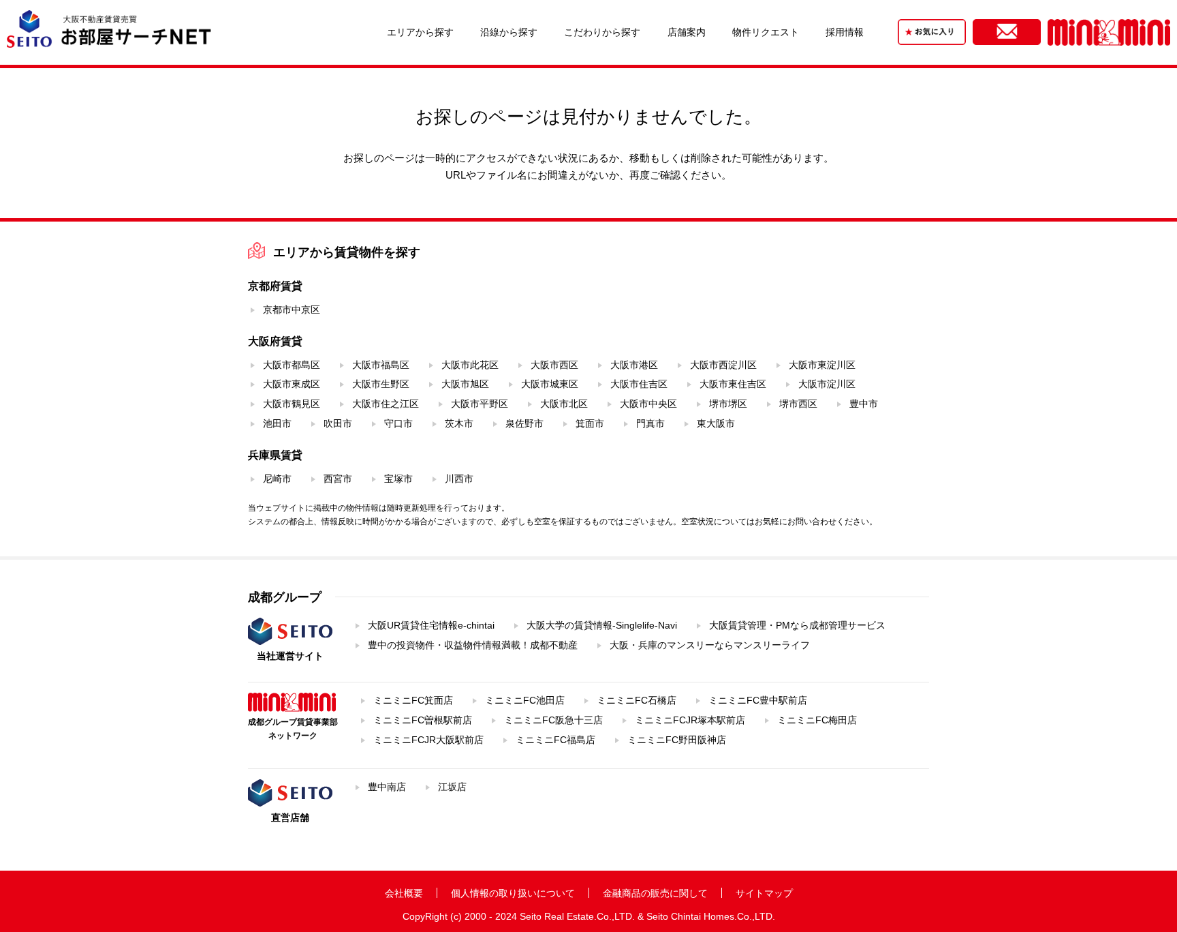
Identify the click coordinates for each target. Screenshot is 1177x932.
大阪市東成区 (291, 383)
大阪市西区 (554, 364)
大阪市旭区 (465, 383)
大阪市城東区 (549, 383)
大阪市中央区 (648, 403)
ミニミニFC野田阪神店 (676, 739)
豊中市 (863, 403)
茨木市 (459, 423)
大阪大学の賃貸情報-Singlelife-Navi (602, 625)
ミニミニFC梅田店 (817, 720)
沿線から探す (508, 32)
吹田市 (338, 423)
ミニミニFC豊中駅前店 (757, 700)
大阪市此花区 (470, 364)
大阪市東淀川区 (822, 364)
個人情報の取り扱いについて (513, 893)
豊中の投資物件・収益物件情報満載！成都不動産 (473, 645)
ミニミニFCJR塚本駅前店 (690, 720)
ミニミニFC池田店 (525, 700)
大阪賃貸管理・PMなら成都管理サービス (797, 625)
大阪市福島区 (380, 364)
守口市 (398, 423)
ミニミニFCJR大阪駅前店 (428, 739)
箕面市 (590, 423)
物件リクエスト (765, 32)
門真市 (650, 423)
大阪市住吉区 (639, 383)
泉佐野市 (524, 423)
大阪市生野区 (380, 383)
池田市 (277, 423)
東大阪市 (716, 423)
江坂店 (452, 786)
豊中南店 (387, 786)
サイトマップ (764, 893)
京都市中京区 (291, 309)
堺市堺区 (728, 403)
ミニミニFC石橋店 (636, 700)
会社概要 (404, 893)
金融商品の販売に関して (655, 893)
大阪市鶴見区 (291, 403)
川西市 (459, 478)
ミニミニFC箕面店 (413, 700)
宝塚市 (398, 478)
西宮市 (338, 478)
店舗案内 (687, 32)
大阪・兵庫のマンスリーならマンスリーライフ (710, 645)
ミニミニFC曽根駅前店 (422, 720)
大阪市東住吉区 (733, 383)
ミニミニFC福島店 (555, 739)
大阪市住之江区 (385, 403)
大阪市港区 (634, 364)
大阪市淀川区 (827, 383)
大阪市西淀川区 (723, 364)
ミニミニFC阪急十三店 (553, 720)
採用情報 (845, 32)
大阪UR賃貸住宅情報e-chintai (431, 625)
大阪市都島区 (291, 364)
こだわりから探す (602, 32)
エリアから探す (420, 32)
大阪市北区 (564, 403)
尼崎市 (277, 478)
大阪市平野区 (479, 403)
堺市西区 (798, 403)
